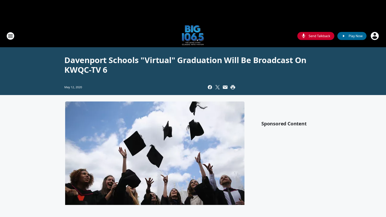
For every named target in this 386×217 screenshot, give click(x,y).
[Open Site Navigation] (10, 36)
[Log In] (375, 36)
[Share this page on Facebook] (210, 87)
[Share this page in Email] (225, 87)
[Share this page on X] (217, 87)
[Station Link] (193, 35)
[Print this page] (233, 87)
